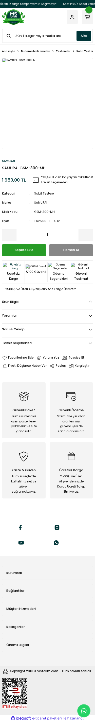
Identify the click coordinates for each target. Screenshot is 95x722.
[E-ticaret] (47, 718)
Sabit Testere (44, 193)
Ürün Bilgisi (10, 302)
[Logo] (13, 17)
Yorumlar (9, 315)
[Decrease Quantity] (9, 235)
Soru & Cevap (13, 329)
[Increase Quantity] (86, 235)
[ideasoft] (21, 718)
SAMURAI (40, 203)
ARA (84, 36)
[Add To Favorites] (18, 357)
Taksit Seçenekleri (17, 343)
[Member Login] (72, 17)
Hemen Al (71, 250)
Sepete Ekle (24, 250)
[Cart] (87, 17)
